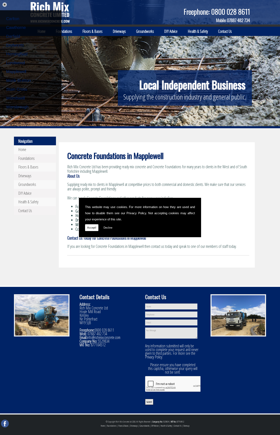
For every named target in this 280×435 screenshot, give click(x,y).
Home (22, 149)
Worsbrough (17, 107)
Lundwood (15, 63)
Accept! (91, 227)
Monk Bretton (18, 80)
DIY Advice (171, 31)
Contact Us (225, 31)
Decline (108, 227)
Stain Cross (16, 89)
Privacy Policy (136, 213)
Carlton (12, 18)
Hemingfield (16, 54)
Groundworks (145, 31)
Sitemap (186, 425)
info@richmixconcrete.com (103, 337)
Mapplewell (16, 71)
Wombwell (15, 98)
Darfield (13, 36)
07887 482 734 (238, 20)
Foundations (64, 31)
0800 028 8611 (230, 11)
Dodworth (15, 45)
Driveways (119, 31)
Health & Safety (198, 31)
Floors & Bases (92, 31)
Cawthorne (16, 27)
